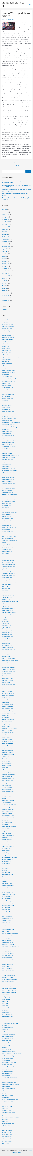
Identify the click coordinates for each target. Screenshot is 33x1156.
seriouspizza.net (6, 872)
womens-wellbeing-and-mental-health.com (13, 582)
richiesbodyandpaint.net (8, 326)
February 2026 (5, 214)
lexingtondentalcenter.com (8, 566)
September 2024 (6, 246)
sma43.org (4, 983)
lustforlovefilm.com (7, 700)
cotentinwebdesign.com (8, 442)
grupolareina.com (6, 437)
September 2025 (6, 226)
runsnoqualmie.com (7, 966)
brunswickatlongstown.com (9, 752)
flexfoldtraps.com (6, 949)
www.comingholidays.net (8, 649)
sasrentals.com (6, 553)
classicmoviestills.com (7, 641)
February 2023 (5, 293)
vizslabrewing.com (6, 514)
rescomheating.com (7, 1130)
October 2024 (5, 244)
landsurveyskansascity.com (9, 959)
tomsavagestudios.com (8, 579)
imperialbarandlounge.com (8, 488)
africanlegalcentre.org (7, 706)
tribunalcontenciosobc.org (8, 669)
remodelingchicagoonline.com (9, 986)
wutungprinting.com (7, 787)
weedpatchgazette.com (8, 521)
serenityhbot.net (6, 925)
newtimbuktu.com (6, 350)
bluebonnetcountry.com (8, 394)
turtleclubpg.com (6, 828)
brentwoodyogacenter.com (9, 988)
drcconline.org (5, 844)
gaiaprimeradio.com (7, 763)
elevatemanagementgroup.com (10, 1099)
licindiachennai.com (7, 328)
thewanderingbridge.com (8, 743)
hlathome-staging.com (7, 562)
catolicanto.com (6, 593)
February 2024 (5, 263)
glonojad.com (5, 717)
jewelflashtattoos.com (7, 387)
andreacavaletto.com (7, 610)
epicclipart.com (6, 396)
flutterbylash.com (6, 1090)
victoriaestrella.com (7, 833)
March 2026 (5, 212)
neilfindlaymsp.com (7, 839)
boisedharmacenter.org (8, 614)
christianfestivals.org (7, 776)
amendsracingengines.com (9, 951)
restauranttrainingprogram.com (10, 573)
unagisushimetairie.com (8, 385)
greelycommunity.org (7, 710)
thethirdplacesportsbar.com (9, 1034)
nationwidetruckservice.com (9, 826)
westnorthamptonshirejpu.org (9, 427)
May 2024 (4, 256)
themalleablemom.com (7, 745)
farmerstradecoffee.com (8, 905)
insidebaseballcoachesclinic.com (10, 1077)
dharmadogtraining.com (8, 1123)
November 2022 (6, 300)
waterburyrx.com (6, 848)
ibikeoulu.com (5, 734)
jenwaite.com (5, 1097)
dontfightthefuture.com (8, 479)
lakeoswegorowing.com (8, 1110)
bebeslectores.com (7, 448)
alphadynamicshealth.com (8, 1088)
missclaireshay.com (7, 320)
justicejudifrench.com (7, 741)
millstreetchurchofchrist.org (9, 1082)
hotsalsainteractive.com (8, 335)
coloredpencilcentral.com (8, 483)
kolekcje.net (5, 590)
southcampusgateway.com (9, 418)
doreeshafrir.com (6, 726)
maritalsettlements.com (8, 789)
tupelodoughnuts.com (7, 531)
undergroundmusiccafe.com (9, 1139)
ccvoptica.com (5, 994)
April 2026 (4, 209)
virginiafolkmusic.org (7, 584)
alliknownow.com (6, 665)
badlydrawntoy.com (7, 916)
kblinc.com (4, 523)
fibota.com (4, 1047)
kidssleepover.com (6, 359)
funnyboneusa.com (7, 813)
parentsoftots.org (6, 901)
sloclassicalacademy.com (8, 671)
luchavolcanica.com (7, 822)
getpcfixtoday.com (6, 389)
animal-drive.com (6, 879)
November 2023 (6, 271)
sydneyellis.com (6, 569)
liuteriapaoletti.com (7, 802)
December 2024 (6, 239)
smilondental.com (6, 549)
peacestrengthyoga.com (8, 944)
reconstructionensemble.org (9, 818)
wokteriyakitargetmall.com (8, 564)
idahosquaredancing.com (8, 501)
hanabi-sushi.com (6, 1001)
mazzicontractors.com (7, 1032)
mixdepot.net (5, 1010)
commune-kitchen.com (8, 695)
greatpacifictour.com (13, 4)
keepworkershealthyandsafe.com (10, 379)
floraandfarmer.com (7, 464)
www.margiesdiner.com (8, 970)
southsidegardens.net (7, 1027)
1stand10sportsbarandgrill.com (9, 540)
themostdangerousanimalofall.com (10, 660)
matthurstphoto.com (7, 1073)
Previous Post (16, 162)
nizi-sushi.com (5, 758)
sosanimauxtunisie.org (7, 405)
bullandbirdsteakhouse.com (9, 977)
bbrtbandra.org (5, 392)
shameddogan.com (7, 898)
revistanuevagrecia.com (8, 719)
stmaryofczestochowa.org (8, 739)
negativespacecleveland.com (9, 800)
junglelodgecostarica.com (8, 774)
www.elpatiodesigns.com (8, 1042)
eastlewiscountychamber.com (9, 667)
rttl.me (3, 1128)
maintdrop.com (5, 400)
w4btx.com (4, 542)
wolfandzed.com (6, 1003)
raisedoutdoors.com (7, 490)
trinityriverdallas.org (7, 597)
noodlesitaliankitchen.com (8, 381)
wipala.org (4, 619)
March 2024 (5, 261)
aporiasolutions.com (7, 887)
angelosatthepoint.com (8, 852)
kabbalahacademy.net (7, 547)
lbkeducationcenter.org (8, 595)
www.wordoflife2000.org (8, 499)
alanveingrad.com (6, 783)
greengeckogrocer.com (8, 560)
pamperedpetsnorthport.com (9, 527)
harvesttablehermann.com (8, 457)
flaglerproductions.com (8, 680)
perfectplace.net (6, 599)
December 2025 (6, 219)
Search (3, 169)
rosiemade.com (6, 529)
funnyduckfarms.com (7, 1095)
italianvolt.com (5, 510)
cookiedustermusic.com (8, 815)
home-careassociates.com (8, 608)
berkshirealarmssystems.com (9, 512)
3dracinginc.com (6, 656)
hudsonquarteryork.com (8, 1045)
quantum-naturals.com (7, 1064)
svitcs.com (4, 870)
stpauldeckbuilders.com (8, 962)
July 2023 (4, 280)
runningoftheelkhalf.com (8, 940)
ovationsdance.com (7, 586)
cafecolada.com (6, 643)
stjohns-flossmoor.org (7, 811)
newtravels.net (5, 361)
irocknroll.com (5, 496)
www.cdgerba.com (6, 1049)
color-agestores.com (7, 617)
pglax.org (4, 798)
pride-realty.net (6, 1086)
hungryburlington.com (7, 750)
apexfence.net (5, 1143)
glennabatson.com (6, 676)
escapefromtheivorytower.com (10, 470)
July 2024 (4, 251)
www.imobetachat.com (8, 911)
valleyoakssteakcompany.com (9, 857)
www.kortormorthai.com (8, 953)
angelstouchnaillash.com (8, 545)
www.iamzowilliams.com (8, 1021)
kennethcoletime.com (7, 748)
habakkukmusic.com (7, 920)
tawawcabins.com (6, 503)
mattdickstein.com (6, 914)
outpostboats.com (6, 625)
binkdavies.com (6, 689)
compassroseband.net (7, 874)
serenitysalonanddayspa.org (9, 337)
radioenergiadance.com (8, 411)
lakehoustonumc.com (7, 918)
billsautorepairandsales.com (9, 1062)
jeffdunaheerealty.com (7, 942)
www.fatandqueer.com (7, 955)
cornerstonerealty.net (7, 1016)
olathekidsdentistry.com (8, 534)
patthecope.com (6, 868)
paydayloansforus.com (7, 363)
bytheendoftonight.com (8, 628)
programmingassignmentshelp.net (10, 357)
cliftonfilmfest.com (6, 486)
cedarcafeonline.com (7, 339)
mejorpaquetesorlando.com (9, 538)
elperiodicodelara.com (7, 324)
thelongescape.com (7, 769)
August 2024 (5, 249)
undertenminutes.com (7, 344)
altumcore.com (5, 876)
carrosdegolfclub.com (7, 459)
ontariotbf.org (5, 374)
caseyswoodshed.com (7, 859)
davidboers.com (6, 909)
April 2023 (4, 288)
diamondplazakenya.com (8, 1058)
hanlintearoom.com (7, 1093)
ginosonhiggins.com (7, 785)
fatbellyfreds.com (6, 1040)
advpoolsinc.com (6, 850)
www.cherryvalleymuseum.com (10, 440)
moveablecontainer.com (8, 435)
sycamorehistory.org (7, 1014)
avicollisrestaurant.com (8, 842)
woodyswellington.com (7, 1038)
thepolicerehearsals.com (8, 662)
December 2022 (6, 298)
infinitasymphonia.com (7, 704)
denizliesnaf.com (6, 863)
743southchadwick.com (8, 472)
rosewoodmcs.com (6, 1012)
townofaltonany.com (7, 796)
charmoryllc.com (6, 654)
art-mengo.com (6, 761)
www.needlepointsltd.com (8, 975)
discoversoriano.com (7, 645)
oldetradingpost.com (7, 444)
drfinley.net (5, 1104)
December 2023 (6, 268)
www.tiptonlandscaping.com (9, 990)
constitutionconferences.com (9, 866)
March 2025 (5, 234)
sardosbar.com (5, 507)
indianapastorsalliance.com (9, 855)
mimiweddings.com (7, 1132)
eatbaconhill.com (6, 354)
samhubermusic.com (7, 1141)
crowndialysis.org (6, 571)
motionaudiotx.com (7, 1125)
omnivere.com (5, 346)
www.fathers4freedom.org (8, 935)
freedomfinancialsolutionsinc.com (10, 946)
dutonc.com (5, 767)
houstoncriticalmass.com (8, 658)
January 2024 (5, 266)
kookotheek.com (6, 413)
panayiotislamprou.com (8, 416)
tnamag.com (5, 881)
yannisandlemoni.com (7, 518)
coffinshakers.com (6, 737)
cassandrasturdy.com (7, 636)
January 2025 (5, 236)
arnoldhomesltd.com (7, 481)
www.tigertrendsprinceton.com (10, 933)
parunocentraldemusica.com (9, 1051)
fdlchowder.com (6, 973)
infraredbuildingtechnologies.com (10, 455)
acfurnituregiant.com (7, 341)
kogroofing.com (6, 407)
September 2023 (6, 276)
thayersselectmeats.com (8, 885)
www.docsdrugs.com (7, 968)
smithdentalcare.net (7, 1136)
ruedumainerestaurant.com (9, 713)
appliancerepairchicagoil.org (9, 372)
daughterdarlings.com (7, 330)
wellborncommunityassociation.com (11, 422)
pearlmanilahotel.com (7, 398)
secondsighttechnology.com (9, 555)
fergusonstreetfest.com (8, 1069)
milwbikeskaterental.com (8, 791)
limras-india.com (6, 322)
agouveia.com (5, 1115)
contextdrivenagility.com (8, 732)
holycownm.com (6, 824)
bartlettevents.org (6, 433)
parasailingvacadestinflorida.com (10, 1084)
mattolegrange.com (7, 772)
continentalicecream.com (8, 684)
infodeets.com (5, 333)
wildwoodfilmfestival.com (8, 424)
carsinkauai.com (6, 1080)
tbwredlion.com (6, 1060)
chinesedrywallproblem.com (9, 807)
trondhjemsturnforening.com (9, 1056)
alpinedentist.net (6, 409)
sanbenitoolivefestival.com (8, 638)
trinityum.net (5, 1029)
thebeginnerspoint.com (8, 647)
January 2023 (5, 295)
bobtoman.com (5, 403)
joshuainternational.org (7, 927)
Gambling (4, 19)
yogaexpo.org (5, 606)
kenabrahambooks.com (8, 693)
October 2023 (5, 273)
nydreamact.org (6, 383)
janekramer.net (5, 756)
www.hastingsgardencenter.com (10, 1023)
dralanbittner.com (6, 516)
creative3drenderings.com (8, 903)
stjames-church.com (7, 721)
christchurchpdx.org (7, 691)
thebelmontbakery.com (8, 365)
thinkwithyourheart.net (7, 492)
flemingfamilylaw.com (7, 1106)
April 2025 (4, 231)
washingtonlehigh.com (7, 997)
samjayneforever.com (7, 1071)
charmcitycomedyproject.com (9, 728)
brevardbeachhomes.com (8, 468)
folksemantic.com (6, 505)
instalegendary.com (7, 376)
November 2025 (6, 222)
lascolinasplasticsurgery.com (9, 979)
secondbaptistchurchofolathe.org (10, 1117)
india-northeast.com (7, 475)
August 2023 (5, 278)
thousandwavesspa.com (8, 835)
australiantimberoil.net (7, 451)
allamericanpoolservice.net (9, 575)
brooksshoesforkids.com (8, 883)
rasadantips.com (6, 348)
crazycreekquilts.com (7, 686)
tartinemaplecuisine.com (8, 754)
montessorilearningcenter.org (9, 1066)
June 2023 (4, 283)
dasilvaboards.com (6, 673)
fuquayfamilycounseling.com (9, 1112)
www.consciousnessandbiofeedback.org (12, 1018)
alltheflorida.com (6, 1075)
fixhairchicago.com (6, 861)
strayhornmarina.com (7, 678)
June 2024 (4, 253)
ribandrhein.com (6, 588)
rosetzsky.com (5, 715)
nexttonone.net (6, 922)
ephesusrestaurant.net (7, 1036)
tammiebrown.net (6, 765)
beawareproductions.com (8, 730)
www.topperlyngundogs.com (9, 938)
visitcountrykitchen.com (8, 778)
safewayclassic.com (7, 368)
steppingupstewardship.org (9, 992)
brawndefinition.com (7, 682)
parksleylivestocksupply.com (9, 612)
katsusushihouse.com (7, 708)
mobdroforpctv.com (7, 634)
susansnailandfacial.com (8, 929)
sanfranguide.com (6, 652)
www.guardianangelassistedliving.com (11, 1053)
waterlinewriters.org (7, 896)
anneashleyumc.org (7, 957)
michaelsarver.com (6, 558)
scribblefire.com (6, 603)
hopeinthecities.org (7, 630)
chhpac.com (5, 1121)
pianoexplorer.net (6, 1025)
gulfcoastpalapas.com (7, 892)
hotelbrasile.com (6, 429)
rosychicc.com (5, 623)
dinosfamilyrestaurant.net (8, 453)
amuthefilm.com (6, 697)
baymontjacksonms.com (8, 793)
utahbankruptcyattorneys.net (9, 494)
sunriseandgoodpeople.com (9, 804)
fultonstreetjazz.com (7, 431)
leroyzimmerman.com (7, 1101)
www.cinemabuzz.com (7, 1007)
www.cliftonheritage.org (8, 981)
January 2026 (5, 217)
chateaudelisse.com (7, 420)
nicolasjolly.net (5, 702)
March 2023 (5, 290)
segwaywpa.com (6, 890)
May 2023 (4, 285)
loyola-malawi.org (6, 621)
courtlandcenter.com (7, 837)
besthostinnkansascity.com (9, 1134)
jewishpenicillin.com (7, 577)
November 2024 (6, 241)
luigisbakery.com (6, 999)
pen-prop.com (5, 931)
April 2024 (4, 258)
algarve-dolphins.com (7, 780)
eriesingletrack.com (7, 525)
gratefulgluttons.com (7, 632)
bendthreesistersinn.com (8, 809)
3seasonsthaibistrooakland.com (10, 601)
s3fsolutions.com (6, 466)
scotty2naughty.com (7, 724)
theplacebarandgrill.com (8, 846)
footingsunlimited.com (7, 964)
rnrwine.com (5, 1108)
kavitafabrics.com (6, 820)
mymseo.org (5, 1119)
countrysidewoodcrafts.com (9, 370)
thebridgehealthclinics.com (9, 894)
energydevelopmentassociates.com (11, 461)
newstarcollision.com (7, 551)
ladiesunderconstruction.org (9, 446)
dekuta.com (5, 1005)
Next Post (16, 165)
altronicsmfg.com (6, 352)
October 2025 (5, 224)
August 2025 (5, 229)
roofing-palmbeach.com (8, 477)
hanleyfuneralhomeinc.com (9, 536)
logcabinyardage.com (7, 907)
